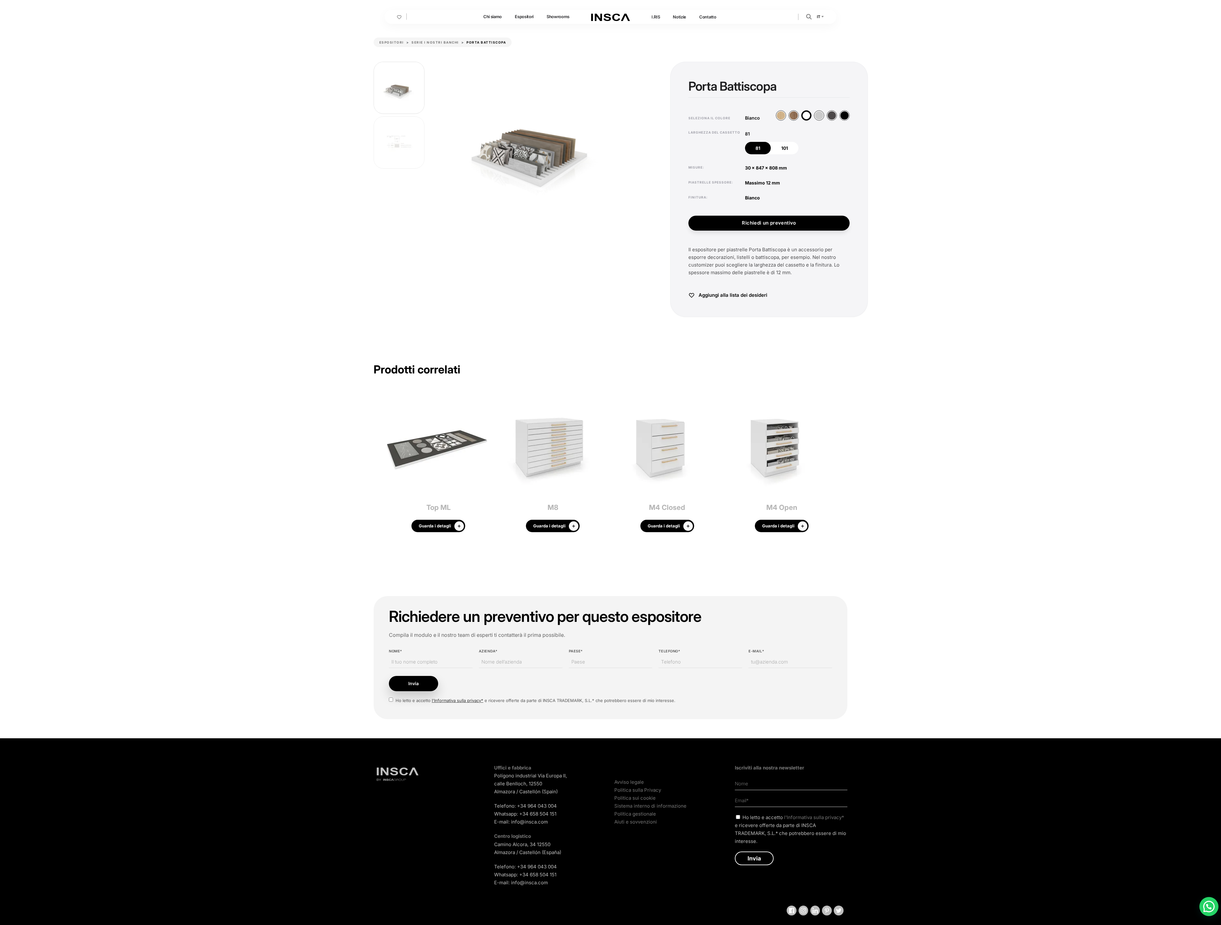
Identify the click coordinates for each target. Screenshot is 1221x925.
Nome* (395, 651)
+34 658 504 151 (537, 814)
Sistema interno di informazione (650, 806)
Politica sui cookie (635, 798)
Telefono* (669, 651)
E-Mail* (756, 651)
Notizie (679, 16)
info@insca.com (529, 822)
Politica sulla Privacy (637, 790)
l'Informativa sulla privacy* (457, 700)
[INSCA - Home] (610, 16)
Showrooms (558, 16)
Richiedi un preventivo (769, 223)
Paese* (576, 651)
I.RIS (656, 16)
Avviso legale (629, 782)
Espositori (524, 16)
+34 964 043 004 (537, 806)
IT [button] (819, 16)
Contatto (707, 16)
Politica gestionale (635, 814)
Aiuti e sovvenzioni (635, 822)
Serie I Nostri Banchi (435, 42)
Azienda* (488, 651)
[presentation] (378, 464)
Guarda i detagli (435, 525)
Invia (413, 683)
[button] (809, 16)
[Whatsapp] (1208, 906)
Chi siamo (492, 16)
